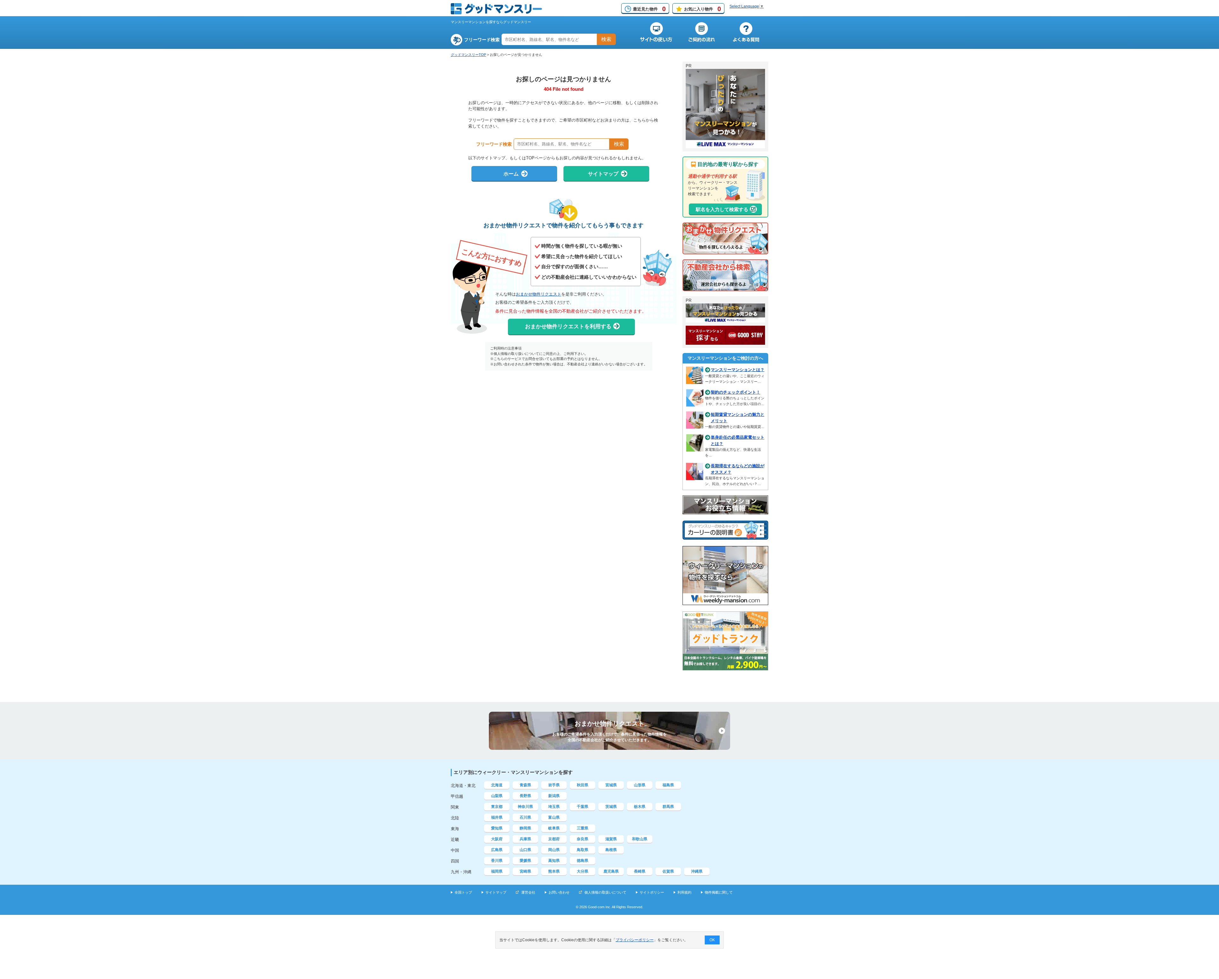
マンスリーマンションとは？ (737, 369)
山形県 (639, 785)
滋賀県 (611, 839)
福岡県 (497, 871)
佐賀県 (668, 871)
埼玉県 (554, 806)
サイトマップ (495, 892)
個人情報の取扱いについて (605, 892)
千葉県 (582, 806)
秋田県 (582, 785)
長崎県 (639, 871)
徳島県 (582, 860)
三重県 (582, 828)
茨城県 (611, 806)
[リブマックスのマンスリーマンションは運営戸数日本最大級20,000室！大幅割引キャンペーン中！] (725, 319)
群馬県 (668, 806)
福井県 (497, 817)
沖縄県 (697, 871)
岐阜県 (554, 828)
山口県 (525, 850)
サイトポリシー (652, 892)
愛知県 (497, 828)
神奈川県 (525, 806)
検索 (606, 39)
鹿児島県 (611, 871)
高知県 (554, 860)
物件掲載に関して (719, 892)
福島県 (668, 785)
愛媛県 (525, 860)
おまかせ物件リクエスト (538, 294)
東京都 (497, 806)
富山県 (554, 817)
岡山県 (554, 850)
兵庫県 (525, 839)
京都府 (554, 839)
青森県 (525, 785)
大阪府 (497, 839)
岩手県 (554, 785)
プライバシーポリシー (635, 940)
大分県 (582, 871)
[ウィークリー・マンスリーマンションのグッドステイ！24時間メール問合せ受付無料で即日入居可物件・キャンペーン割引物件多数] (725, 342)
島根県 (611, 850)
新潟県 (554, 796)
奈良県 (582, 839)
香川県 (497, 860)
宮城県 (611, 785)
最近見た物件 (649, 8)
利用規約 (684, 892)
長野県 (525, 796)
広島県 (497, 850)
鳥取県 (582, 850)
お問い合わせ (559, 892)
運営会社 (528, 892)
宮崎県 (525, 871)
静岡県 (525, 828)
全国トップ (463, 892)
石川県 (525, 817)
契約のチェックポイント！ (735, 392)
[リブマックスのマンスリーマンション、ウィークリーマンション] (725, 145)
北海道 (497, 785)
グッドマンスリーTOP (468, 55)
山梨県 (497, 796)
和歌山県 (639, 839)
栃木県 (639, 806)
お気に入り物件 (702, 8)
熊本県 (554, 871)
